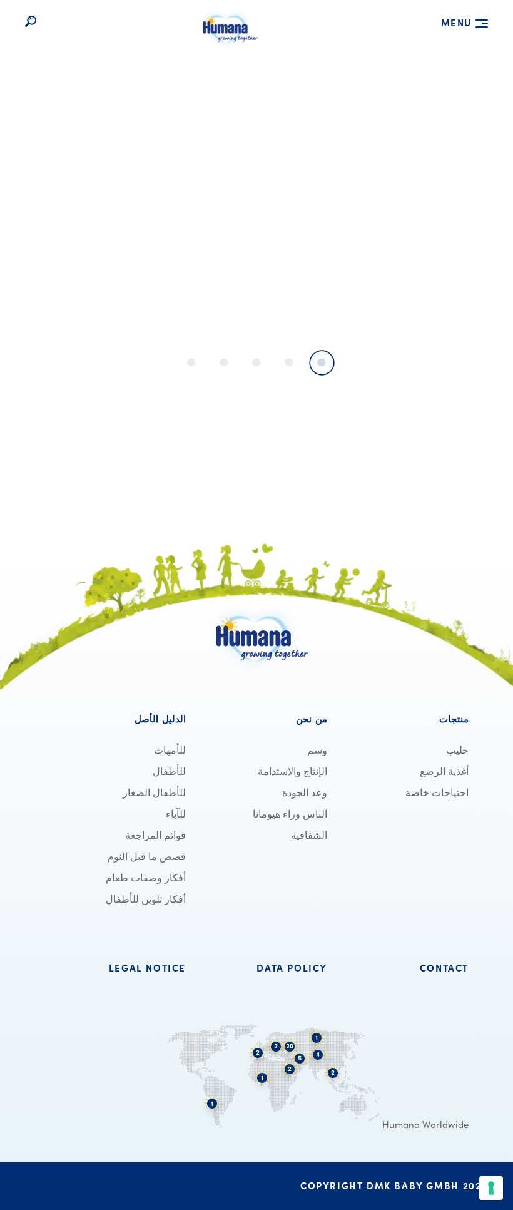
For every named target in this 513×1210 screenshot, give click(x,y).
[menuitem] (405, 719)
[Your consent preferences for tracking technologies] (491, 1188)
